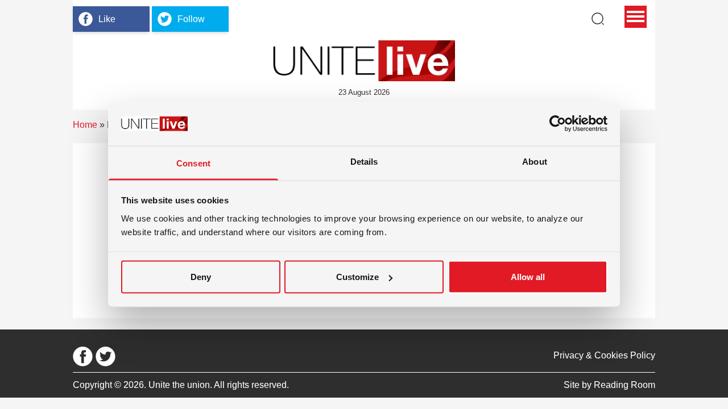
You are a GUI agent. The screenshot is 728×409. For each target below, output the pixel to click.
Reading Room (624, 385)
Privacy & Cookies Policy (604, 355)
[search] (598, 19)
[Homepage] (364, 60)
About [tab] (534, 161)
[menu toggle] (635, 17)
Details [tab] (364, 161)
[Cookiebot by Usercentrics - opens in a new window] (557, 123)
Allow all (528, 277)
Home (85, 125)
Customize (357, 277)
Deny (201, 277)
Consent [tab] (193, 163)
